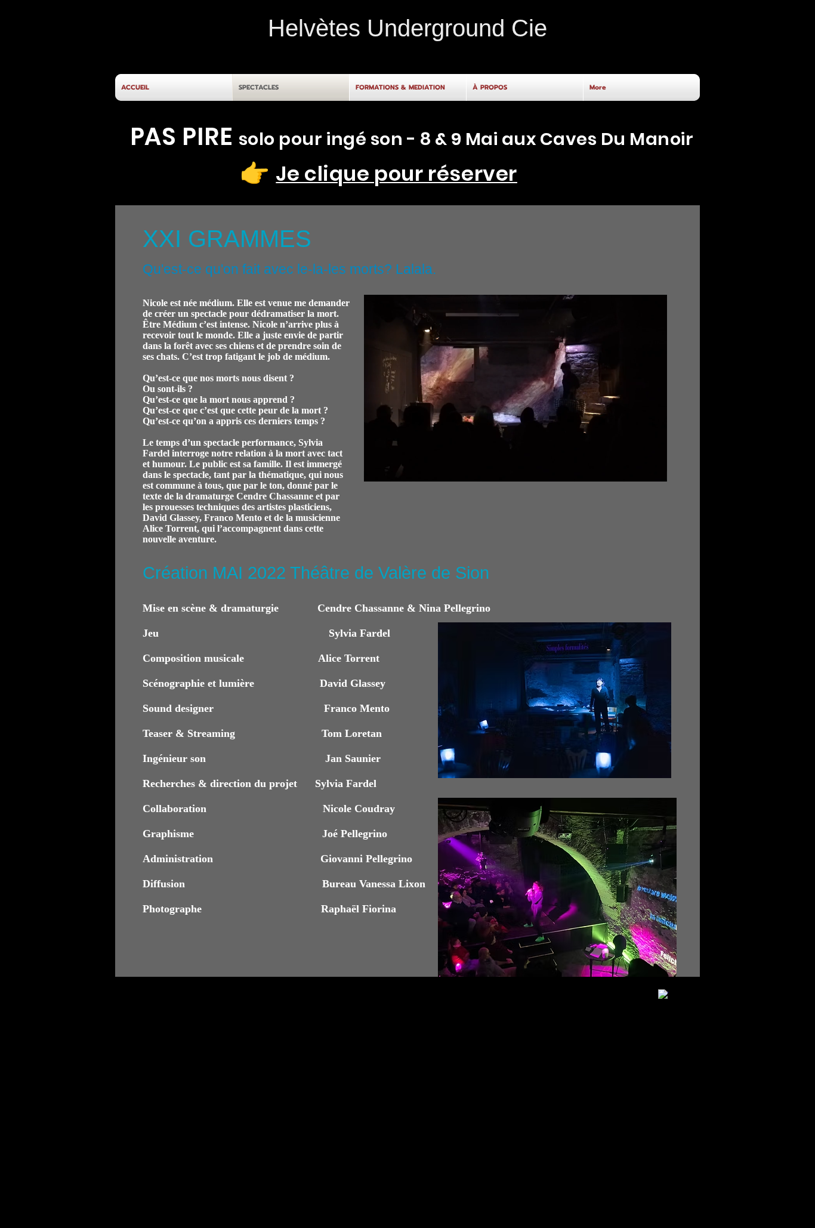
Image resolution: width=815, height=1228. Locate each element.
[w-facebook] (663, 994)
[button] (652, 468)
